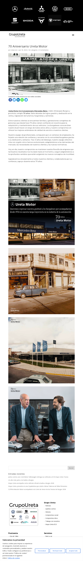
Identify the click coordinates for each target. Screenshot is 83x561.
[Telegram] (26, 100)
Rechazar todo (57, 551)
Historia (48, 512)
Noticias (48, 506)
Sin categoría (33, 50)
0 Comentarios (43, 50)
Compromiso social (51, 515)
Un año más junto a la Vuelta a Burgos (21, 480)
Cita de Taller (14, 536)
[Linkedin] (18, 100)
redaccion (14, 50)
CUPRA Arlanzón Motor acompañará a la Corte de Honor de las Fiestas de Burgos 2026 (37, 489)
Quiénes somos (50, 509)
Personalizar (42, 551)
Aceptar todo (73, 551)
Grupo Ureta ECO (51, 524)
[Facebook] (10, 100)
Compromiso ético (51, 518)
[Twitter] (14, 100)
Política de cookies (14, 558)
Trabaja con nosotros (52, 521)
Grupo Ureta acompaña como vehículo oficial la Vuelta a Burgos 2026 (31, 483)
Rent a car (48, 536)
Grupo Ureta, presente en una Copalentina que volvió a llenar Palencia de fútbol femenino (37, 486)
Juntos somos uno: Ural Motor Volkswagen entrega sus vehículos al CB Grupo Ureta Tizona (38, 477)
